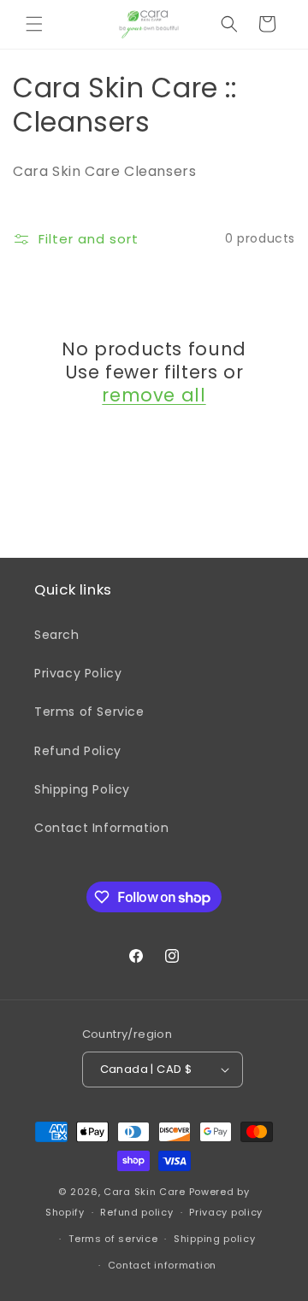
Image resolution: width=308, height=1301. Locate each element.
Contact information (162, 1265)
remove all (153, 395)
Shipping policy (215, 1238)
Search (57, 634)
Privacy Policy (77, 673)
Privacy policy (226, 1212)
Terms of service (112, 1238)
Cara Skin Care (145, 1191)
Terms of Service (89, 711)
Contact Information (101, 827)
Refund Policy (77, 750)
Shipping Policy (82, 789)
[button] (34, 24)
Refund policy (136, 1212)
